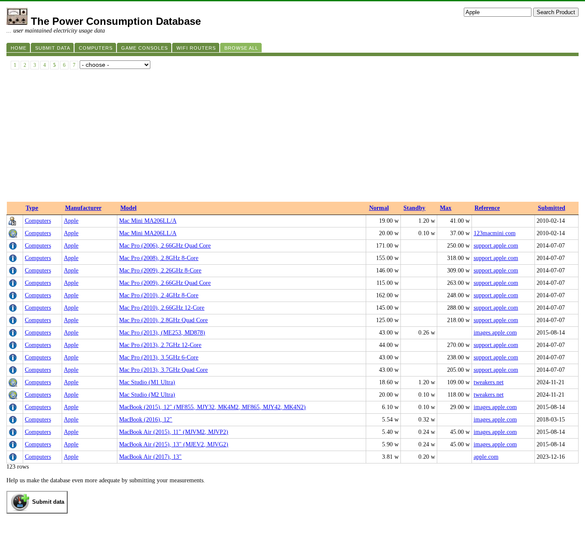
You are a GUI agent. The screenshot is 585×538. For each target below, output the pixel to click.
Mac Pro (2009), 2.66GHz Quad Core (165, 283)
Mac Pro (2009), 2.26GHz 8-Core (160, 270)
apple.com (486, 457)
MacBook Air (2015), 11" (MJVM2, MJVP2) (173, 432)
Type (32, 208)
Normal (379, 208)
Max (445, 208)
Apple (71, 221)
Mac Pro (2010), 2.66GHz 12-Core (161, 308)
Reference (487, 208)
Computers (38, 221)
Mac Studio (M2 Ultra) (147, 395)
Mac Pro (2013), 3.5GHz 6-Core (158, 357)
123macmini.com (495, 233)
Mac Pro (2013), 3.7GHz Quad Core (163, 370)
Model (128, 208)
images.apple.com (495, 332)
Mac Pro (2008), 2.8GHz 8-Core (158, 258)
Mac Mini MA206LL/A (147, 221)
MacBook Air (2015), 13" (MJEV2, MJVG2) (173, 444)
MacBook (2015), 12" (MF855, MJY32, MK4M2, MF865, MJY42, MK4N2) (212, 407)
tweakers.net (489, 382)
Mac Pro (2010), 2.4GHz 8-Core (158, 295)
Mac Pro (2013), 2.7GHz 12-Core (160, 345)
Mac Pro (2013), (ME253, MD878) (162, 332)
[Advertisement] (292, 137)
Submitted (551, 208)
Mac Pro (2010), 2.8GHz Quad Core (163, 320)
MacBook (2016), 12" (145, 419)
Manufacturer (83, 208)
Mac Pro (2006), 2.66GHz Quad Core (165, 245)
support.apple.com (496, 245)
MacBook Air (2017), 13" (150, 457)
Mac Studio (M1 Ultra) (147, 382)
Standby (414, 208)
